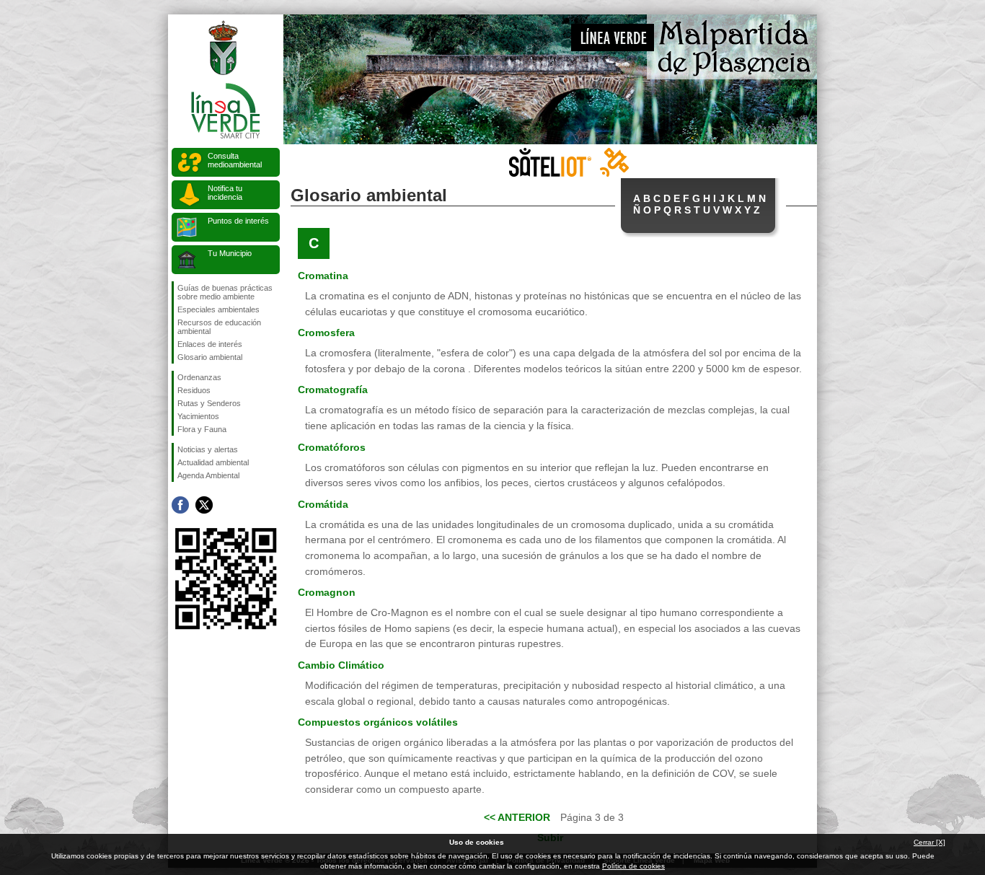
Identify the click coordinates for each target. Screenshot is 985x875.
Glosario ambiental (209, 357)
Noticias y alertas (207, 449)
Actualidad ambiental (213, 462)
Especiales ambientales (218, 309)
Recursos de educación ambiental (219, 326)
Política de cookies (633, 866)
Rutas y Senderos (209, 403)
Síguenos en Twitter (204, 505)
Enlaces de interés (209, 344)
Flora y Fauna (201, 429)
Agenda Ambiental (208, 475)
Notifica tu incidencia (225, 192)
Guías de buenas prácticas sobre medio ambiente (225, 292)
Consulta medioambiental (235, 160)
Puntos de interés (238, 220)
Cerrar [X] (929, 842)
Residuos (194, 390)
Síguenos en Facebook (180, 505)
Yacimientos (198, 416)
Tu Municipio (230, 253)
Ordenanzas (199, 377)
